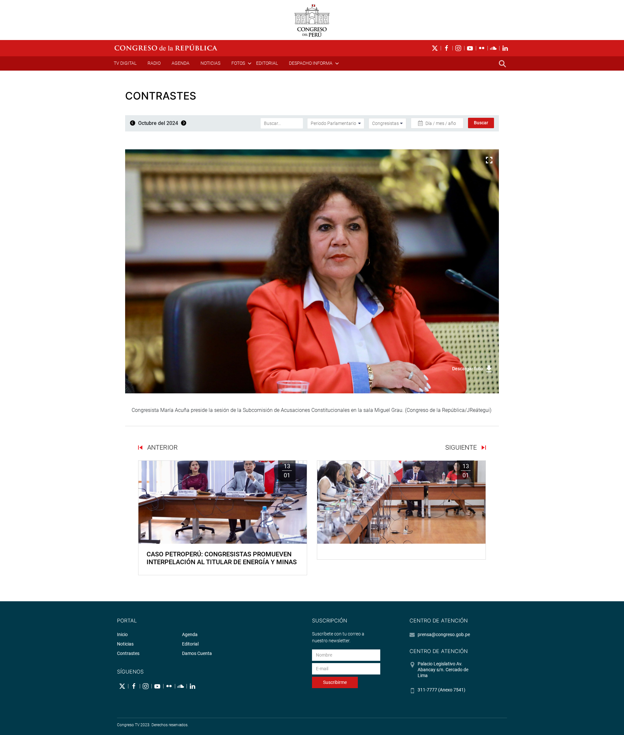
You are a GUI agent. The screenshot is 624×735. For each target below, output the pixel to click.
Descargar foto (467, 368)
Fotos (238, 63)
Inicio (122, 634)
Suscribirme (335, 682)
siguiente (461, 447)
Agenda (180, 63)
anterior (162, 447)
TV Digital (125, 63)
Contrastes (128, 653)
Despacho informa (310, 63)
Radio (154, 63)
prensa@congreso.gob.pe (444, 634)
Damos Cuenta (197, 653)
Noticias (210, 63)
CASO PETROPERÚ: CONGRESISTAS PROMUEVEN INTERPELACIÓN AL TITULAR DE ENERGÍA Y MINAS (222, 558)
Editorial (267, 63)
